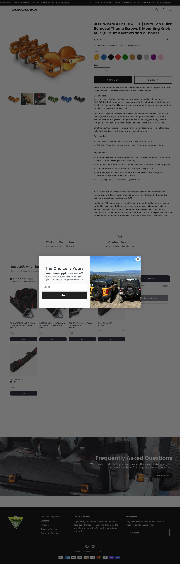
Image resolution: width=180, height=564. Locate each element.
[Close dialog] (138, 259)
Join (64, 295)
